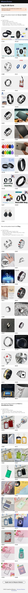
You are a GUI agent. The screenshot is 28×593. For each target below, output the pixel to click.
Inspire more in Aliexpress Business (14, 582)
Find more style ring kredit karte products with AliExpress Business (12, 9)
